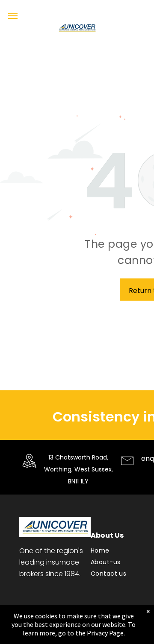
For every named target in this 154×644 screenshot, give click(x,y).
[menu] (12, 15)
